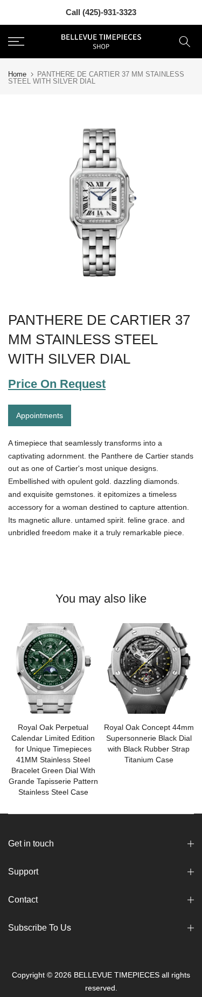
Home (17, 74)
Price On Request (57, 384)
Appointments (39, 415)
